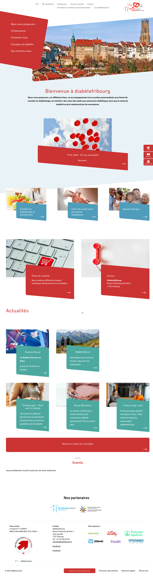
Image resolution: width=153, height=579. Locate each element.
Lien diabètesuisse (101, 8)
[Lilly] (114, 533)
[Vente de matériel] (40, 258)
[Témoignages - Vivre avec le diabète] (27, 394)
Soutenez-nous (19, 37)
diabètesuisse (26, 561)
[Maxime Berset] (27, 341)
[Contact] (115, 258)
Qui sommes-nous (21, 50)
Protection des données (108, 571)
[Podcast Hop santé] (127, 394)
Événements (62, 4)
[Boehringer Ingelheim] (136, 533)
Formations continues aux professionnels (73, 8)
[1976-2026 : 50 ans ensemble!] (78, 137)
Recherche (49, 4)
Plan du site (143, 571)
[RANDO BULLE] (77, 341)
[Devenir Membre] (129, 199)
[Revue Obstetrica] (77, 394)
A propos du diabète (22, 44)
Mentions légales (128, 571)
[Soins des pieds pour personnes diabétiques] (77, 199)
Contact (90, 4)
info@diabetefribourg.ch (62, 542)
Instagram (57, 550)
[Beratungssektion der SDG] (63, 509)
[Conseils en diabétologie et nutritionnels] (26, 199)
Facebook (56, 546)
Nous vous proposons (23, 24)
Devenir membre (77, 4)
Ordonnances (18, 30)
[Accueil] (133, 7)
